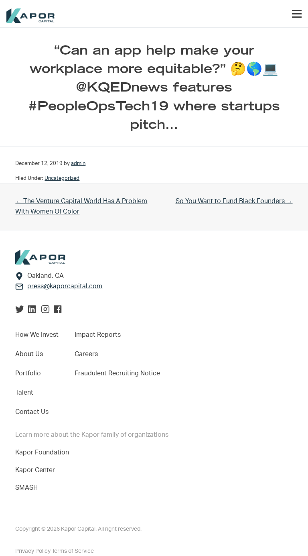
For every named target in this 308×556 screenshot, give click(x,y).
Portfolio (28, 373)
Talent (24, 392)
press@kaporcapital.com (64, 286)
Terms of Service (73, 551)
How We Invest (37, 335)
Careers (86, 354)
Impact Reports (98, 335)
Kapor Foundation (43, 452)
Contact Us (32, 412)
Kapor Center (36, 470)
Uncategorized (62, 178)
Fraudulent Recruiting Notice (117, 373)
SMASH (26, 488)
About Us (29, 354)
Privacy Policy (33, 551)
